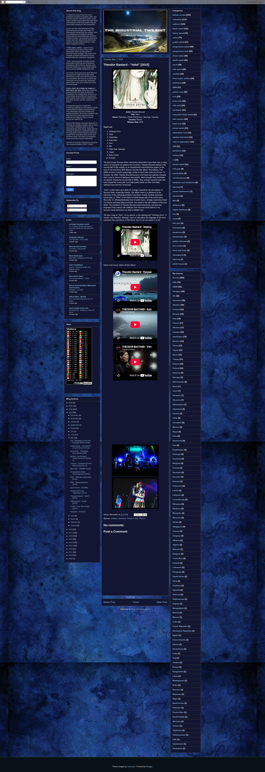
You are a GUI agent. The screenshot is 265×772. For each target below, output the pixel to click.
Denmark (177, 472)
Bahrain (176, 549)
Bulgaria (176, 554)
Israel (175, 391)
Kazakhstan (178, 450)
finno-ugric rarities (181, 78)
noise (175, 37)
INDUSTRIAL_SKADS (77, 297)
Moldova (177, 508)
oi (173, 160)
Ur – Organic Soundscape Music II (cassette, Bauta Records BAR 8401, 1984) (81, 228)
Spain (175, 355)
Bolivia (176, 613)
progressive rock (180, 51)
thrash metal (178, 164)
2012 (71, 549)
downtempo (178, 237)
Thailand (177, 585)
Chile (175, 418)
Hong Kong (178, 649)
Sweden (176, 305)
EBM (175, 87)
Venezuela (177, 441)
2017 (71, 533)
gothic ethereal (180, 241)
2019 (71, 412)
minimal (176, 196)
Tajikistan (177, 730)
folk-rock (177, 105)
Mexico (176, 427)
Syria (175, 581)
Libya (175, 676)
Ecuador (176, 477)
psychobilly (178, 173)
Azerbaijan (177, 336)
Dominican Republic (182, 631)
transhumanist (179, 178)
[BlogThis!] (137, 514)
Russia (142, 518)
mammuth (131, 767)
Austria (176, 413)
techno (176, 155)
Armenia (176, 373)
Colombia (177, 422)
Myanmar (177, 694)
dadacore (177, 205)
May (72, 438)
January (74, 525)
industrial (177, 19)
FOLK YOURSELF (76, 265)
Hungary (177, 291)
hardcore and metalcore (184, 182)
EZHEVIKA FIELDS (76, 237)
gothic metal (178, 42)
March (73, 519)
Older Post (162, 602)
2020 (71, 409)
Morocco (177, 518)
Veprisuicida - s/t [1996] (79, 488)
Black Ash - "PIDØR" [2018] (80, 469)
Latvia (175, 490)
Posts (71, 206)
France (176, 323)
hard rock (177, 124)
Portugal (177, 454)
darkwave (122, 518)
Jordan (176, 662)
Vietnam (176, 594)
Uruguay (177, 536)
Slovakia (177, 721)
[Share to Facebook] (143, 514)
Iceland (176, 563)
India (175, 653)
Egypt (175, 635)
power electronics (181, 191)
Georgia (176, 377)
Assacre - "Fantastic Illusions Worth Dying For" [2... (81, 464)
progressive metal (181, 47)
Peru (175, 436)
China (175, 345)
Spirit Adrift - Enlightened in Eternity (80, 258)
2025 (71, 406)
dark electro (178, 119)
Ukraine (176, 327)
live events (178, 246)
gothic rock (178, 92)
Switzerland (178, 404)
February (74, 522)
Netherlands (178, 382)
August (73, 428)
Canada (176, 332)
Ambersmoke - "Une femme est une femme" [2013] (80, 447)
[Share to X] (140, 514)
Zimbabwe (177, 748)
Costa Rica (178, 558)
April (73, 516)
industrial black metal (183, 114)
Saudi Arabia (178, 717)
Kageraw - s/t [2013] (77, 512)
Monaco (176, 690)
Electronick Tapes (76, 276)
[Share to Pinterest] (145, 514)
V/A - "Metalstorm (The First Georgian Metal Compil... (80, 442)
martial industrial (180, 137)
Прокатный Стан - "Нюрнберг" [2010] (78, 492)
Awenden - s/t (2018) (76, 290)
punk (175, 65)
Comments (73, 210)
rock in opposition (181, 142)
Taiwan (176, 726)
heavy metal (178, 33)
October (74, 422)
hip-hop (176, 187)
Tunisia (176, 531)
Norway (176, 314)
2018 (71, 529)
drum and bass (180, 250)
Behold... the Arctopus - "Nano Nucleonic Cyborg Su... (80, 458)
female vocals (132, 518)
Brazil (175, 386)
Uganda (176, 590)
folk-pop (177, 169)
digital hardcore (180, 210)
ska (174, 214)
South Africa (178, 576)
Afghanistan (178, 599)
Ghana (176, 644)
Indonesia (177, 486)
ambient (114, 518)
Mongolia (177, 513)
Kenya (175, 667)
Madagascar (178, 680)
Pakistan (177, 708)
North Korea (178, 703)
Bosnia (176, 617)
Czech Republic (180, 626)
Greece (176, 364)
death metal (178, 60)
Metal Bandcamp (75, 256)
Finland (176, 309)
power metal (178, 128)
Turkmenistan (179, 735)
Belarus (176, 341)
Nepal (175, 432)
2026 (71, 403)
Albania (176, 540)
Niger (175, 699)
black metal (178, 28)
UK (174, 296)
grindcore (177, 151)
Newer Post (109, 602)
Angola (176, 604)
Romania (177, 395)
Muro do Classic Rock (77, 247)
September (75, 425)
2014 (71, 542)
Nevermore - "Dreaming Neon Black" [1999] (79, 452)
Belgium (176, 463)
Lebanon (177, 495)
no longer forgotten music (79, 224)
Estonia (176, 481)
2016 (71, 536)
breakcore (177, 232)
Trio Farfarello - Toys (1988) (78, 239)
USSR (175, 287)
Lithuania (177, 567)
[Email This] (135, 514)
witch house (178, 264)
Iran (174, 445)
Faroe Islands (179, 640)
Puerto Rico (178, 712)
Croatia (176, 468)
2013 (71, 546)
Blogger (149, 767)
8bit (174, 200)
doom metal (178, 56)
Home (136, 602)
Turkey (176, 359)
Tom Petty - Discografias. (77, 249)
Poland (176, 368)
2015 (71, 539)
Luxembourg (179, 499)
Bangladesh (178, 608)
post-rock (177, 101)
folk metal (177, 69)
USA (175, 282)
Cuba (175, 622)
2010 (71, 555)
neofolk (176, 74)
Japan (175, 350)
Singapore (177, 527)
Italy (175, 318)
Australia (177, 459)
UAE (175, 739)
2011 (71, 552)
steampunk (178, 255)
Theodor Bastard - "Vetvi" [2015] (126, 64)
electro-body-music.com (78, 308)
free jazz (176, 223)
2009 (71, 559)
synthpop (177, 110)
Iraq (174, 658)
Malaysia (177, 504)
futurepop (177, 228)
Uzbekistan (178, 744)
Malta (175, 685)
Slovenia (177, 400)
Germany (177, 300)
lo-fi (174, 96)
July (72, 432)
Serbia (175, 522)
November (75, 419)
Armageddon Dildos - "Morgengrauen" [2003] (80, 473)
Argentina (177, 409)
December (75, 415)
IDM (174, 146)
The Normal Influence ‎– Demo (79, 278)
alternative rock (180, 133)
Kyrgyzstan (178, 671)
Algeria (176, 545)
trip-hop (176, 259)
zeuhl (175, 218)
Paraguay (177, 572)
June (73, 435)
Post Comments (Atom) (140, 609)
